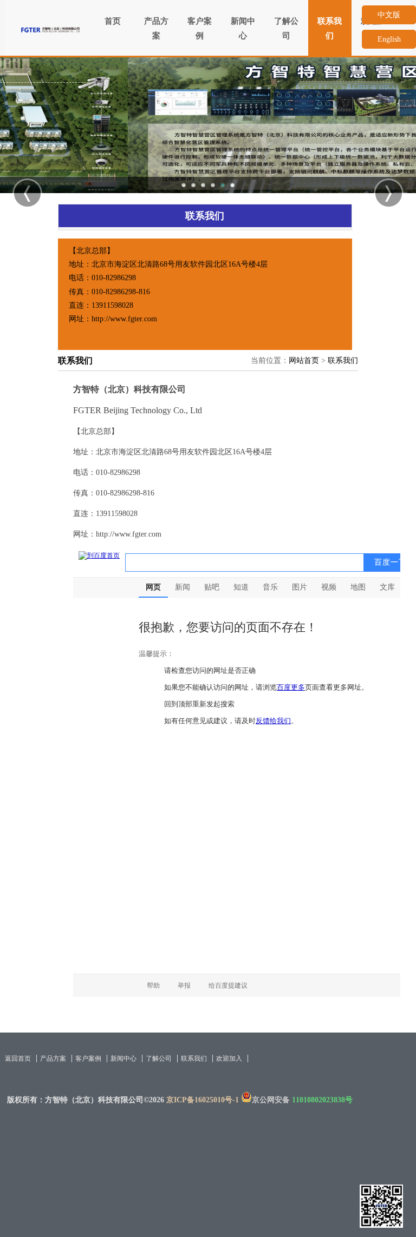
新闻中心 (243, 28)
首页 (113, 21)
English (389, 39)
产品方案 (156, 28)
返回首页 (18, 1058)
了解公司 (286, 28)
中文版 (389, 15)
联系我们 (329, 28)
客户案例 (199, 28)
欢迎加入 (229, 1058)
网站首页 (304, 360)
